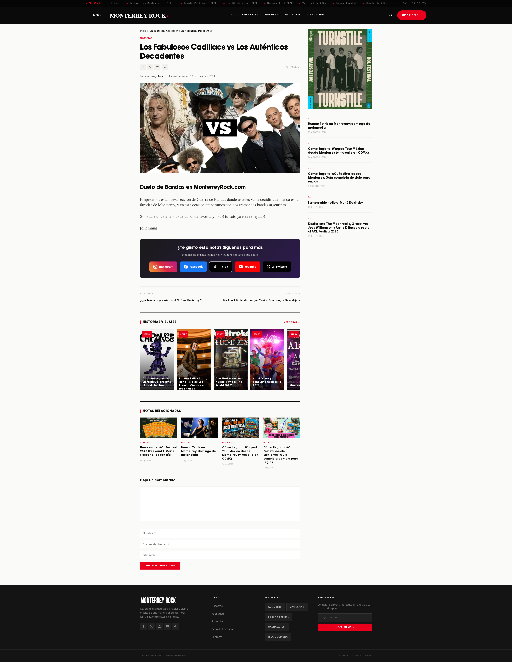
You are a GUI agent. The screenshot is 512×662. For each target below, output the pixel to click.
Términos (356, 655)
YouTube (250, 266)
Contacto (216, 637)
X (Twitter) (279, 266)
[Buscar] (390, 15)
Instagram (166, 266)
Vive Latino (297, 606)
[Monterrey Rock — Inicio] (171, 600)
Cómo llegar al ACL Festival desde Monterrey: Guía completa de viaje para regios (280, 455)
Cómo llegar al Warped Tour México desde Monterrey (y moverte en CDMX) (338, 150)
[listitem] (157, 359)
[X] (151, 626)
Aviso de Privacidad (222, 629)
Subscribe (217, 621)
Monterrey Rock (139, 15)
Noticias (146, 38)
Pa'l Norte (274, 606)
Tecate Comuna (278, 636)
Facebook (196, 266)
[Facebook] (143, 626)
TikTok (223, 266)
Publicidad (217, 613)
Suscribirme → (344, 627)
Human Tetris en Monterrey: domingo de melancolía (198, 451)
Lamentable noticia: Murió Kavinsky (335, 202)
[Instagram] (159, 626)
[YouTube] (167, 626)
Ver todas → (292, 322)
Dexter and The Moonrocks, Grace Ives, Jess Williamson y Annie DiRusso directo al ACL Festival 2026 (339, 227)
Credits (368, 655)
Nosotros (217, 606)
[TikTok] (175, 626)
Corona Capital (278, 616)
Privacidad (343, 655)
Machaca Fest (277, 626)
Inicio (143, 30)
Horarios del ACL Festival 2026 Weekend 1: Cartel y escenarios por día (158, 451)
